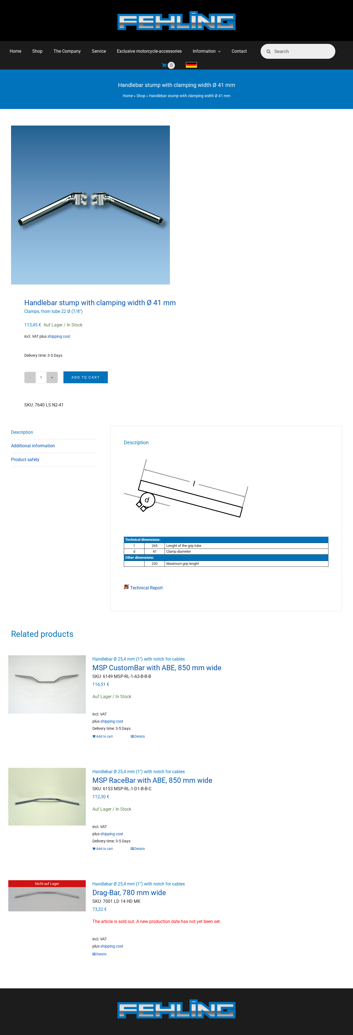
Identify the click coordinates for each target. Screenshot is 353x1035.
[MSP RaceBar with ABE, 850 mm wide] (47, 797)
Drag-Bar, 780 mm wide (129, 892)
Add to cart (85, 377)
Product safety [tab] (25, 459)
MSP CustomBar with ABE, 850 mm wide (156, 668)
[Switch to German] (191, 66)
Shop (141, 96)
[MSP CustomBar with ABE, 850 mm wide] (47, 684)
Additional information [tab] (33, 445)
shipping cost (58, 336)
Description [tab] (22, 432)
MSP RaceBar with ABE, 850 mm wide (152, 780)
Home (128, 96)
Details (140, 736)
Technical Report (146, 587)
